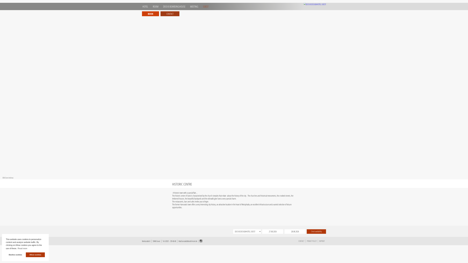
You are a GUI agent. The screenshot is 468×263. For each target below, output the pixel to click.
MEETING (194, 6)
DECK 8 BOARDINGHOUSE (174, 6)
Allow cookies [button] (35, 255)
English (322, 1)
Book (150, 13)
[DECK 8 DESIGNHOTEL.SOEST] (315, 4)
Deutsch (316, 1)
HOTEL (145, 6)
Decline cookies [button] (15, 255)
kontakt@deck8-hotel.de (189, 241)
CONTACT (301, 241)
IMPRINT (322, 241)
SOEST (206, 6)
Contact (170, 13)
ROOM (155, 6)
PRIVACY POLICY (312, 241)
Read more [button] (22, 248)
